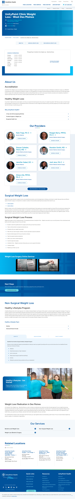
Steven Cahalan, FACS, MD (22, 148)
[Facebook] (3, 487)
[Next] (73, 458)
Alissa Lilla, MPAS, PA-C (23, 176)
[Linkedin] (14, 487)
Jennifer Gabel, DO (23, 162)
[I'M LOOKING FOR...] (72, 2)
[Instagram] (11, 487)
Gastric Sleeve (10, 205)
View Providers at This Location (37, 188)
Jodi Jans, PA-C (55, 162)
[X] (6, 487)
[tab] (16, 336)
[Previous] (2, 458)
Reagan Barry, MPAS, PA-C (57, 134)
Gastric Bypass (10, 203)
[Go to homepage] (9, 2)
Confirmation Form (11, 290)
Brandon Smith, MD (57, 147)
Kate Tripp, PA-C (22, 133)
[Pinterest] (16, 487)
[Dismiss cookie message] (72, 495)
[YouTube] (8, 487)
